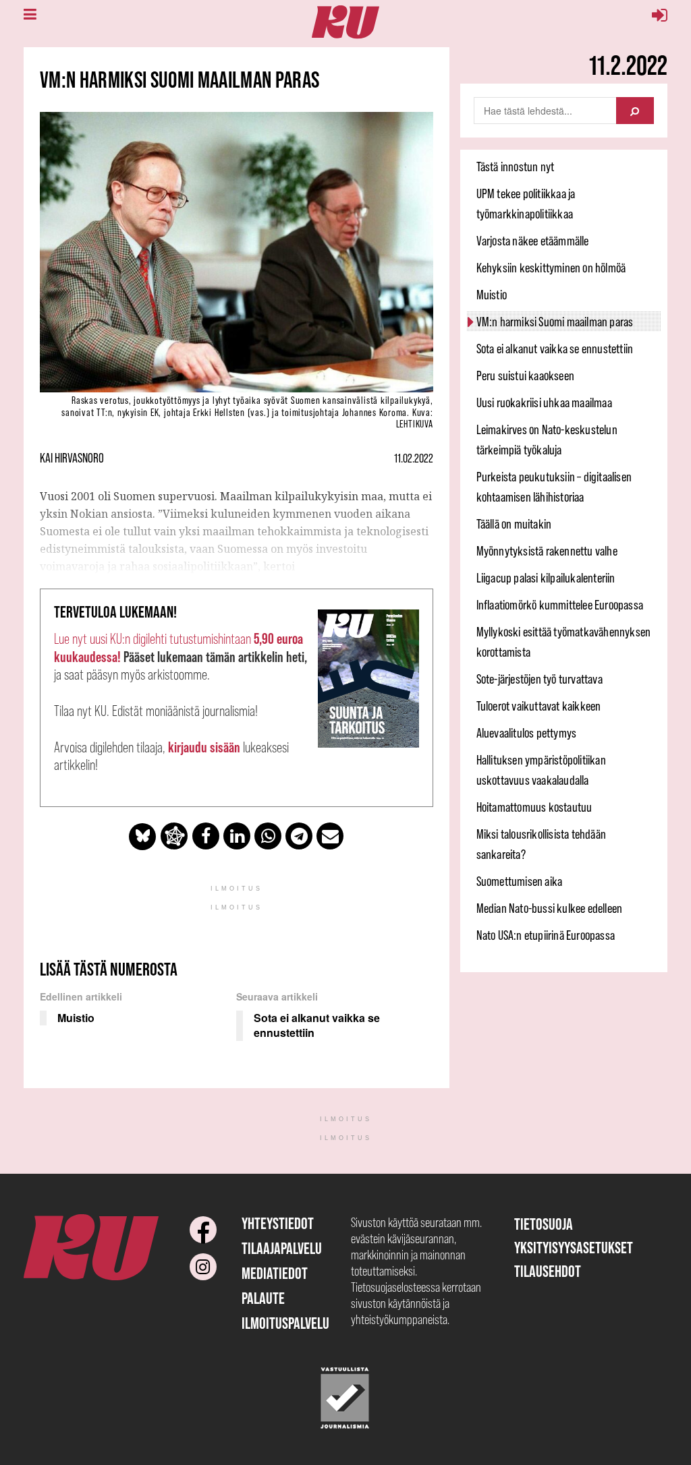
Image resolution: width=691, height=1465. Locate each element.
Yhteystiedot (278, 1223)
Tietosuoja (543, 1224)
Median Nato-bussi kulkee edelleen (549, 908)
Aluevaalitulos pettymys (526, 732)
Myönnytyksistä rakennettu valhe (546, 550)
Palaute (263, 1298)
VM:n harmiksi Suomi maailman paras (555, 321)
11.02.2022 (413, 458)
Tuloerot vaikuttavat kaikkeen (538, 705)
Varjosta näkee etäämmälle (532, 240)
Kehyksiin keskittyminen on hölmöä (551, 267)
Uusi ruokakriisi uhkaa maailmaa (544, 402)
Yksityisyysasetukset (573, 1247)
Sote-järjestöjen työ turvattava (539, 678)
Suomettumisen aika (519, 881)
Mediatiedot (275, 1273)
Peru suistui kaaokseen (525, 375)
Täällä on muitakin (514, 523)
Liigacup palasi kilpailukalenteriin (545, 577)
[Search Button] (635, 110)
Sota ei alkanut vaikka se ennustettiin (555, 348)
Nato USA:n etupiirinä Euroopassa (545, 935)
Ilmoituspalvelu (285, 1323)
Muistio (491, 294)
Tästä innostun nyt (515, 166)
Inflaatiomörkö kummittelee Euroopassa (559, 604)
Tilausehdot (547, 1271)
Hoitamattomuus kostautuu (534, 807)
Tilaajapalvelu (282, 1248)
